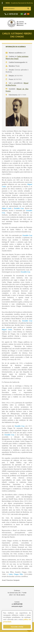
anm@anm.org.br (17, 606)
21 (12, 14)
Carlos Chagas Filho (16, 574)
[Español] (28, 14)
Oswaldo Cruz (19, 208)
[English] (25, 14)
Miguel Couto (7, 208)
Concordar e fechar (17, 627)
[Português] (22, 14)
